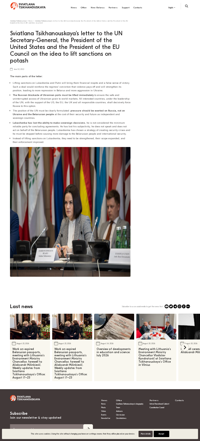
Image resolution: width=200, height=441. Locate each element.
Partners (113, 7)
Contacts (137, 7)
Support (126, 7)
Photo (103, 407)
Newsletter (105, 418)
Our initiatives (121, 418)
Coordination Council (157, 407)
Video (103, 411)
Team (118, 407)
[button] (185, 347)
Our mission (120, 415)
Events (103, 415)
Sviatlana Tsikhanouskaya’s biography (129, 404)
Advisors (119, 411)
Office (84, 7)
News (74, 7)
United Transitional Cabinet (159, 404)
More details (146, 434)
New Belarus (98, 7)
